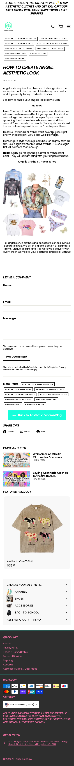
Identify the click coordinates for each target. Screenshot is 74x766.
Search (7, 643)
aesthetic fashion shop (52, 43)
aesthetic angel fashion (20, 38)
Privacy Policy (10, 647)
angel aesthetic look (19, 48)
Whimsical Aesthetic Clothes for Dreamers (47, 455)
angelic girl (38, 53)
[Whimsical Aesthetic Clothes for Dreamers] (16, 460)
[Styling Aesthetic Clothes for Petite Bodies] (16, 478)
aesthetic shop (13, 246)
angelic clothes (15, 53)
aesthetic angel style (19, 43)
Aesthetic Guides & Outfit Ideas (20, 668)
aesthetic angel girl (53, 38)
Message (9, 318)
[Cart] (61, 26)
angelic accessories (50, 48)
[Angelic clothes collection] (37, 202)
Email (6, 302)
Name (7, 285)
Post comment (16, 357)
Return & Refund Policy (15, 652)
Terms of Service (22, 369)
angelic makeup (15, 58)
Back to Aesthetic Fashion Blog (39, 415)
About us (8, 664)
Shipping (8, 660)
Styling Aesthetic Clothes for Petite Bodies (50, 474)
